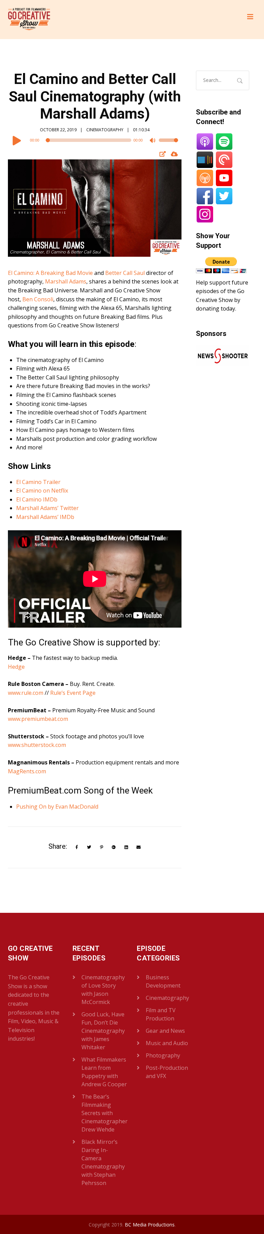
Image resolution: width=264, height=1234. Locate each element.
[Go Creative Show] (29, 19)
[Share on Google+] (114, 847)
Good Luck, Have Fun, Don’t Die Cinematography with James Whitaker (103, 1031)
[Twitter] (89, 847)
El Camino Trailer (38, 482)
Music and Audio (167, 1043)
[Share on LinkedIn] (126, 847)
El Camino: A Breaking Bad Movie (50, 273)
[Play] (17, 140)
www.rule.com (25, 693)
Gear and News (165, 1031)
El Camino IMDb (36, 499)
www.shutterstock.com (37, 745)
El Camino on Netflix (42, 490)
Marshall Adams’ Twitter (47, 508)
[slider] (168, 144)
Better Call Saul (125, 273)
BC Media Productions (150, 1224)
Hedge (16, 666)
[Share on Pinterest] (101, 847)
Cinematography (104, 130)
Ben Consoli (37, 299)
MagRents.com (27, 771)
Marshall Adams (65, 281)
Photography (163, 1055)
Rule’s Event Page (73, 693)
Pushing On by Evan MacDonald (57, 806)
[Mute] (153, 141)
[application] (95, 140)
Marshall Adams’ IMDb (45, 517)
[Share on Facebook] (76, 847)
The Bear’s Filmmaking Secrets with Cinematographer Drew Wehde (104, 1113)
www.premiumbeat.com (38, 719)
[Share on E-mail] (138, 847)
